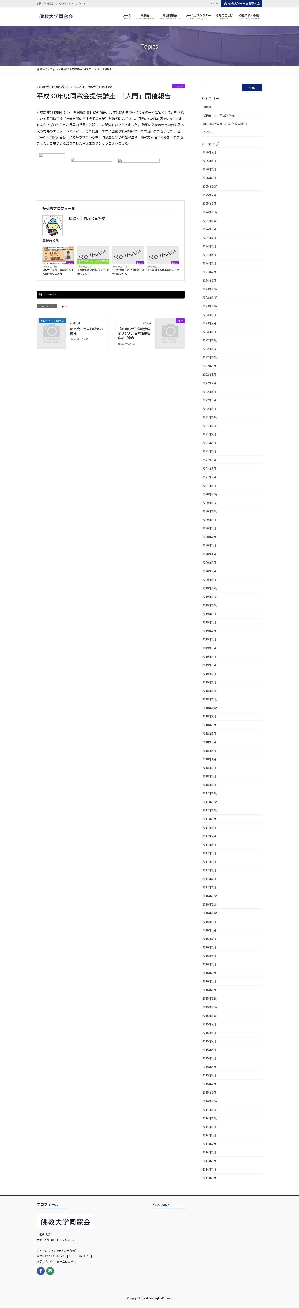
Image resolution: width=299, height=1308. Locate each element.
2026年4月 (209, 169)
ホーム (214, 3)
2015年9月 (209, 1024)
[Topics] (170, 326)
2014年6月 (209, 1152)
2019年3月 (209, 665)
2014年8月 (209, 1135)
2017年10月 (210, 810)
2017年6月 (209, 845)
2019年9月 (209, 614)
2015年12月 (210, 998)
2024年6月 (209, 246)
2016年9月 (209, 922)
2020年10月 (210, 511)
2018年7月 (209, 733)
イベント (208, 132)
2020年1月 (209, 580)
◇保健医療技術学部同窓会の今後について (128, 271)
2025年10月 (210, 186)
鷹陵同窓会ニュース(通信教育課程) (93, 261)
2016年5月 (209, 956)
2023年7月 (209, 323)
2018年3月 (209, 768)
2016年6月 (209, 947)
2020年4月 (209, 554)
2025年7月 (209, 195)
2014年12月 (210, 1101)
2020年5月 (209, 545)
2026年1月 (209, 178)
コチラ (72, 1261)
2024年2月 (209, 272)
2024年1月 (209, 280)
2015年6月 (209, 1050)
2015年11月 (210, 1007)
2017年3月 (209, 870)
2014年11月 (210, 1110)
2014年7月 (209, 1144)
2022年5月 (209, 400)
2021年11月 (210, 426)
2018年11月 (210, 699)
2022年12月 (210, 340)
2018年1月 (209, 785)
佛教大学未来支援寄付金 (244, 3)
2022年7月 (209, 383)
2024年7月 (209, 238)
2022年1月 (209, 409)
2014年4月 (209, 1169)
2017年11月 (210, 802)
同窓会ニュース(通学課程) (219, 115)
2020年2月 (209, 571)
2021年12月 (210, 417)
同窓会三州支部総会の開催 (86, 331)
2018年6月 (209, 742)
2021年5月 (209, 460)
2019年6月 (209, 639)
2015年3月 (209, 1075)
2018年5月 (209, 751)
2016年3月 (209, 973)
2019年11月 (210, 597)
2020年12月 (210, 494)
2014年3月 (209, 1178)
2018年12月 (210, 691)
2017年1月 (209, 887)
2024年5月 (209, 255)
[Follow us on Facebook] (41, 1271)
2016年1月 (209, 990)
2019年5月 (209, 648)
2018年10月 (210, 708)
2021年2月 (209, 477)
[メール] (50, 1271)
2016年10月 (210, 913)
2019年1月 (209, 682)
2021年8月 (209, 443)
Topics (178, 86)
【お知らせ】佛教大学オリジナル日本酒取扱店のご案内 (134, 333)
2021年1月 (209, 486)
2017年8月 (209, 827)
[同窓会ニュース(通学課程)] (51, 326)
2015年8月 (209, 1033)
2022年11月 (210, 349)
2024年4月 (209, 263)
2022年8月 (209, 374)
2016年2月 (209, 981)
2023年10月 (210, 306)
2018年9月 (209, 716)
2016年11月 (210, 904)
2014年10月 (210, 1118)
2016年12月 (210, 896)
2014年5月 (209, 1161)
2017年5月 (209, 853)
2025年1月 (209, 203)
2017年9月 (209, 819)
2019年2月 (209, 674)
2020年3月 (209, 562)
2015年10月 (210, 1016)
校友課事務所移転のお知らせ (163, 270)
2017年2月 (209, 879)
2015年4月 (209, 1067)
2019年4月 (209, 657)
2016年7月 (209, 939)
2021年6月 (209, 451)
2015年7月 (209, 1041)
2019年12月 (210, 588)
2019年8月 (209, 622)
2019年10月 (210, 605)
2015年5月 (209, 1058)
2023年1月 (209, 332)
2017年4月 (209, 862)
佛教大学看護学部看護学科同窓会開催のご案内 (58, 271)
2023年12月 (210, 289)
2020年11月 (210, 503)
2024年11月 (210, 212)
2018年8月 (209, 725)
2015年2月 (209, 1084)
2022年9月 (209, 366)
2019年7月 (209, 631)
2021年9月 (209, 434)
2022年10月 (210, 357)
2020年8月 (209, 528)
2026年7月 (209, 152)
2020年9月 (209, 520)
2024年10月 (210, 221)
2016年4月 (209, 964)
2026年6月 (209, 161)
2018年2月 (209, 776)
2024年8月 (209, 229)
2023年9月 (209, 315)
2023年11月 (210, 297)
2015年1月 (209, 1092)
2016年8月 (209, 930)
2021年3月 (209, 468)
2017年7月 (209, 836)
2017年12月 (210, 793)
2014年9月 (209, 1127)
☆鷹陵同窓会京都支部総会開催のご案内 (93, 271)
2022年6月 (209, 391)
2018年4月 (209, 759)
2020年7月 (209, 537)
